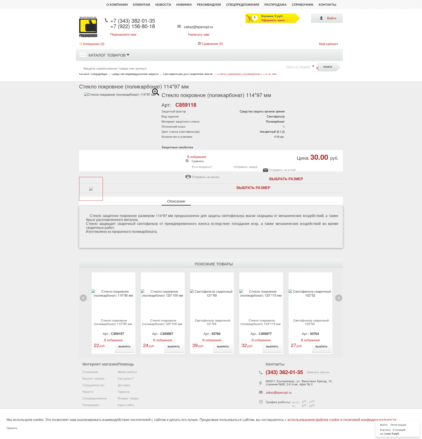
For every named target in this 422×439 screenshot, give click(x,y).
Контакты (327, 4)
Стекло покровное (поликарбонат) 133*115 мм (260, 322)
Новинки (184, 4)
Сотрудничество (93, 385)
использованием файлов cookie (313, 420)
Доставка (124, 385)
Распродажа (275, 4)
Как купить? (126, 378)
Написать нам (198, 34)
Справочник (302, 4)
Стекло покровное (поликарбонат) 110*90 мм (113, 322)
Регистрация (398, 424)
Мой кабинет (328, 43)
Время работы (127, 372)
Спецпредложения (242, 4)
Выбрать (124, 346)
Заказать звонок (318, 372)
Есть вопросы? (202, 167)
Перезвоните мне (123, 34)
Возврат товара (128, 398)
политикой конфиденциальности (369, 420)
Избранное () (93, 43)
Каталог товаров (107, 55)
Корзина (385, 430)
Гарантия (124, 391)
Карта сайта (126, 405)
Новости (163, 4)
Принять (12, 428)
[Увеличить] (155, 92)
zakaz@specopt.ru (198, 26)
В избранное (196, 156)
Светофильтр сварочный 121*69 (212, 322)
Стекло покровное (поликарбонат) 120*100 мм (162, 322)
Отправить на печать (206, 177)
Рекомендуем (209, 4)
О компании (117, 4)
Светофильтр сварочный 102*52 (311, 322)
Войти (331, 18)
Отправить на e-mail (282, 170)
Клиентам (141, 4)
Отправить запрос (246, 167)
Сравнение (210, 43)
